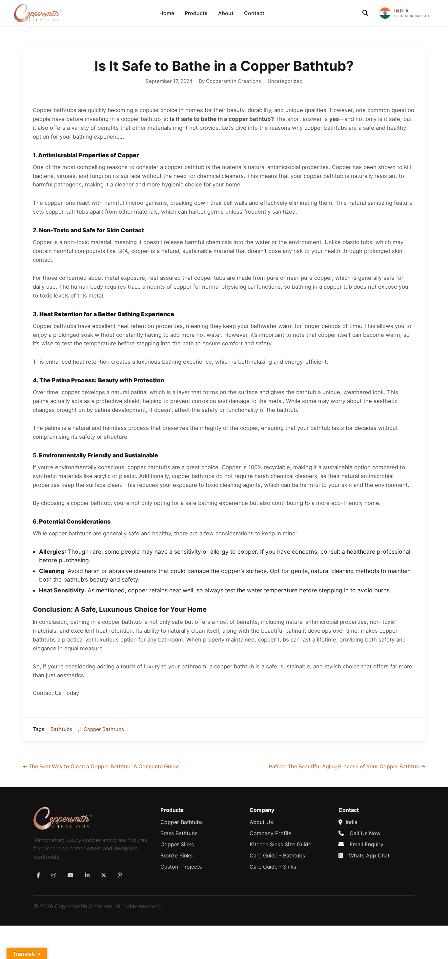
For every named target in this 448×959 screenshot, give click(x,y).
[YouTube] (70, 875)
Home (166, 13)
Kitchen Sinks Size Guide (280, 844)
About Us (261, 822)
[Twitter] (104, 875)
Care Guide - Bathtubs (277, 855)
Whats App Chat (369, 855)
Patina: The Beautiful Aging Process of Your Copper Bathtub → (347, 766)
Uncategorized (285, 81)
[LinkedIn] (87, 875)
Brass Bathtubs (178, 833)
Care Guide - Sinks (273, 866)
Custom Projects (181, 866)
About (226, 13)
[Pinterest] (119, 875)
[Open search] (365, 13)
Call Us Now (365, 833)
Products (196, 13)
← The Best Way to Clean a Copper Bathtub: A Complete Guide (100, 766)
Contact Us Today (56, 693)
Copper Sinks (177, 844)
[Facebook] (38, 875)
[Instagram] (53, 875)
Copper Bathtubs (104, 729)
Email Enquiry (366, 844)
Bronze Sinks (176, 855)
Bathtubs (61, 729)
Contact (254, 13)
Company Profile (270, 833)
